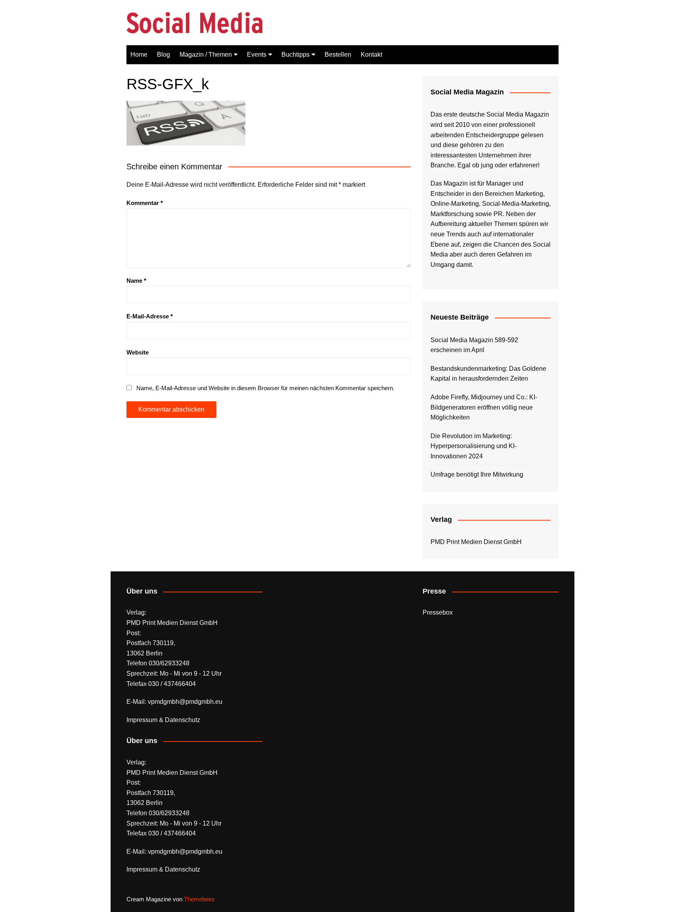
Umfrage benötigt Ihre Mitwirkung (477, 474)
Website (137, 352)
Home (138, 54)
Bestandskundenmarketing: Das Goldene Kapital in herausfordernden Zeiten (488, 373)
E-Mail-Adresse (149, 316)
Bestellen (338, 54)
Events (256, 54)
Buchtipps (295, 54)
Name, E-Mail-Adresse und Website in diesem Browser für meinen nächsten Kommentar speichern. (265, 388)
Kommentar (144, 202)
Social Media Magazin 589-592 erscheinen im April (474, 345)
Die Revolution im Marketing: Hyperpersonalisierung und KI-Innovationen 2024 (474, 446)
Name (136, 280)
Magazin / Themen (206, 54)
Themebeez (199, 899)
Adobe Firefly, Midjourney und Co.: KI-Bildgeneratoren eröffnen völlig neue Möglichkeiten (484, 407)
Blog (163, 54)
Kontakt (371, 54)
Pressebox (438, 612)
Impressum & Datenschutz (163, 720)
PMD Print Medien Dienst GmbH (476, 541)
